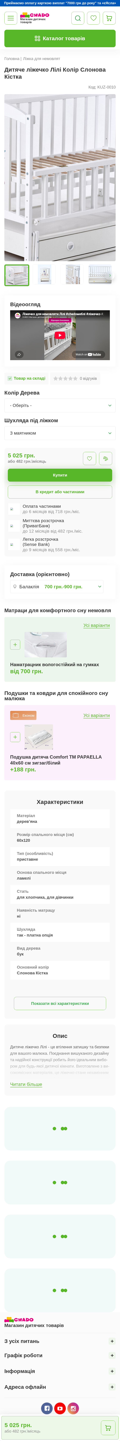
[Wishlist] (93, 18)
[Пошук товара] (77, 18)
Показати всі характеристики (60, 1003)
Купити (60, 475)
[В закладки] (89, 458)
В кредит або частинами (60, 491)
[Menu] (10, 18)
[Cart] (109, 18)
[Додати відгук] (105, 458)
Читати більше (26, 1084)
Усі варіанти (96, 625)
